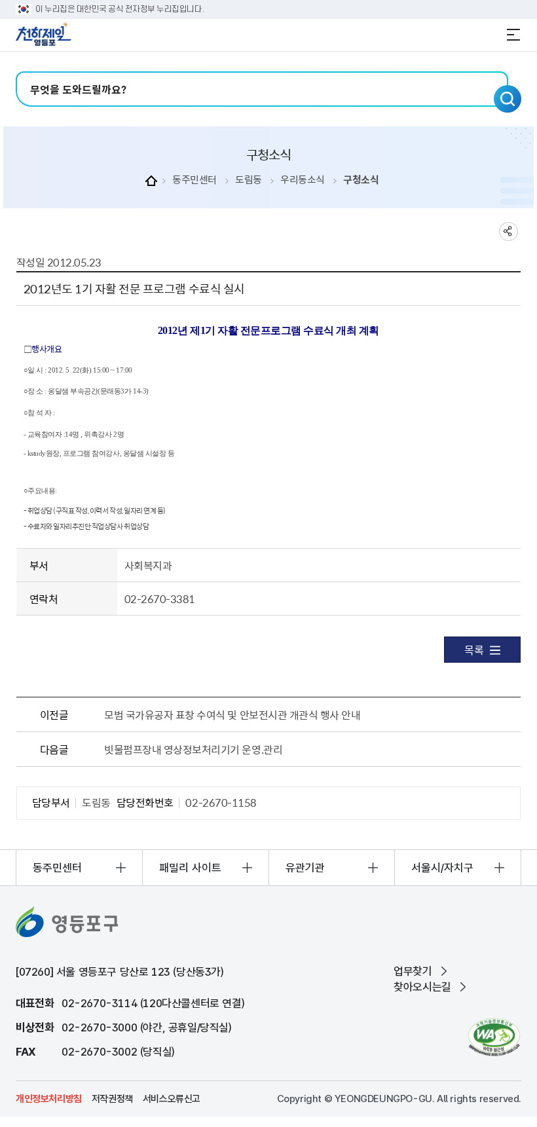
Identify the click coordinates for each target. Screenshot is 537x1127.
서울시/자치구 (442, 867)
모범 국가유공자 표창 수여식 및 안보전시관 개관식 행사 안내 (232, 714)
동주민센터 (194, 180)
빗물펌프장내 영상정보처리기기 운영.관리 (193, 749)
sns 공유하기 (508, 231)
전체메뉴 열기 (513, 35)
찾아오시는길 (422, 986)
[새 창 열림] (494, 1037)
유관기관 (305, 867)
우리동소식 (302, 180)
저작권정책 (112, 1099)
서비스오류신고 (171, 1099)
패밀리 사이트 (190, 867)
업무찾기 (413, 971)
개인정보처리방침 (49, 1099)
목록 (473, 649)
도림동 (248, 180)
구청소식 (361, 180)
